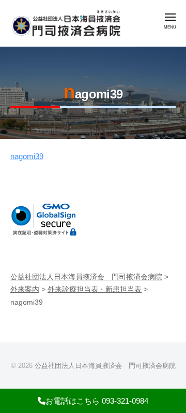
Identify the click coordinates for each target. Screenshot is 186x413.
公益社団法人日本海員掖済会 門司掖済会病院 (105, 365)
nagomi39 (26, 156)
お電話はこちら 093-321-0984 (96, 400)
